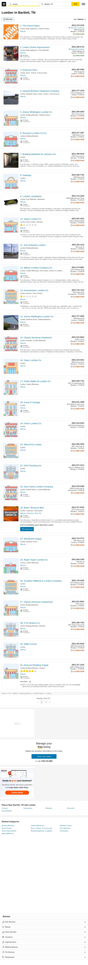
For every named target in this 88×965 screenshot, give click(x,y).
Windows (40, 222)
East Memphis (7, 811)
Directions (30, 513)
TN (9, 693)
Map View (9, 19)
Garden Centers (44, 29)
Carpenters (29, 511)
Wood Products (31, 489)
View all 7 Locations (77, 28)
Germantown (27, 808)
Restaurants (38, 511)
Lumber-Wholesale (32, 271)
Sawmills (29, 340)
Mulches (29, 293)
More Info (38, 513)
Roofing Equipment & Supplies (41, 831)
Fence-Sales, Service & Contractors (52, 271)
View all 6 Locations (77, 49)
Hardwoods (41, 199)
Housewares (64, 831)
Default (80, 19)
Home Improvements (9, 831)
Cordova (5, 808)
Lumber (22, 29)
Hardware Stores (31, 94)
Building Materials (32, 115)
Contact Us (28, 529)
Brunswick (70, 808)
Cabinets (42, 668)
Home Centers (31, 222)
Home (4, 693)
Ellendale (48, 808)
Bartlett (15, 693)
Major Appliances (32, 29)
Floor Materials (44, 50)
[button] (83, 4)
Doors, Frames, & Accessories (36, 73)
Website (23, 31)
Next (49, 702)
